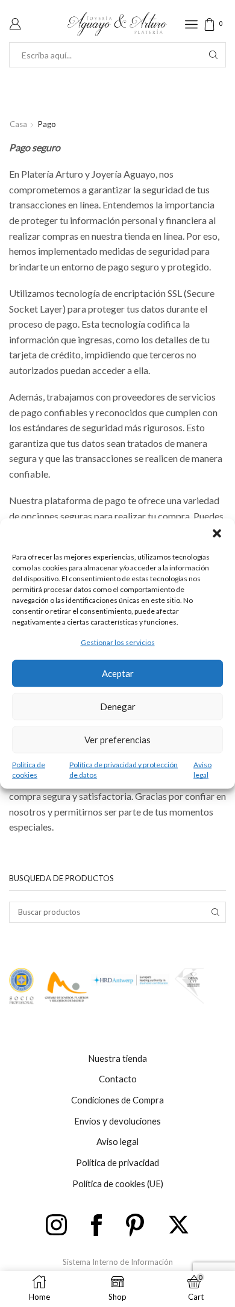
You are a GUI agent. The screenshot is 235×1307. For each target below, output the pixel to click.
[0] (224, 24)
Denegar (118, 706)
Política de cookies (28, 769)
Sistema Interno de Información (118, 1262)
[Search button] (213, 55)
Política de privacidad (117, 1162)
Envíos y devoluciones (117, 1120)
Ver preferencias (117, 739)
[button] (217, 534)
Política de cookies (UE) (117, 1183)
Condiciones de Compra (117, 1099)
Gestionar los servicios (118, 642)
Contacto (118, 1078)
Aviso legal (202, 769)
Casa (18, 124)
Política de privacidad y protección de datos (123, 769)
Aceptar (118, 673)
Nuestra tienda (117, 1058)
